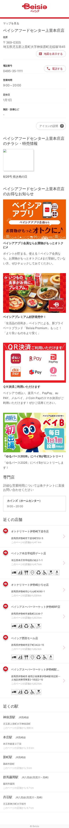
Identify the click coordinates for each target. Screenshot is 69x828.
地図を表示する (53, 53)
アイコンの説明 (51, 126)
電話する (57, 68)
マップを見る (11, 23)
